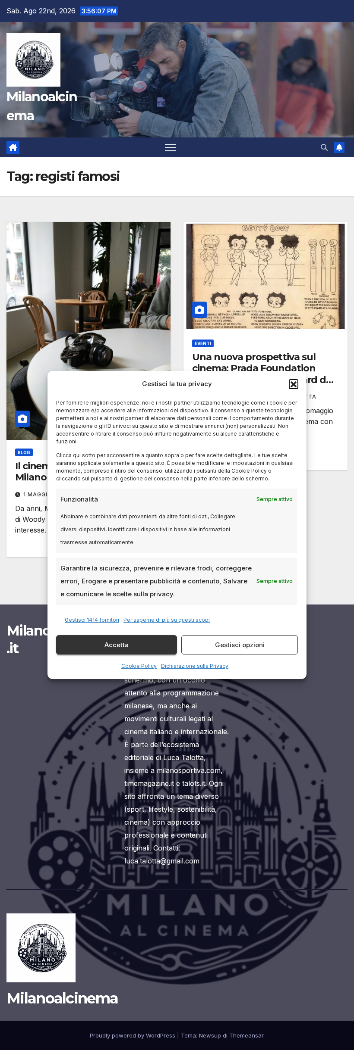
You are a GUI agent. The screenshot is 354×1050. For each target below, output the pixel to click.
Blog (24, 452)
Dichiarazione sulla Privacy (194, 666)
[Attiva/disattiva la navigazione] (170, 147)
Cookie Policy (139, 666)
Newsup (210, 1035)
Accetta (116, 645)
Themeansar (246, 1035)
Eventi (203, 343)
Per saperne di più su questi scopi (166, 620)
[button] (293, 384)
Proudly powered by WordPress (133, 1035)
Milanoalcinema (62, 998)
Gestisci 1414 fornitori (92, 620)
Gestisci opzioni (240, 645)
